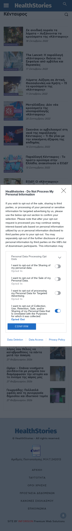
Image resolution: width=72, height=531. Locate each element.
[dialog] (36, 266)
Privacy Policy (57, 339)
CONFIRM (22, 326)
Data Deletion (15, 339)
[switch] (58, 266)
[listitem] (36, 257)
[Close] (64, 191)
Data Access (36, 339)
